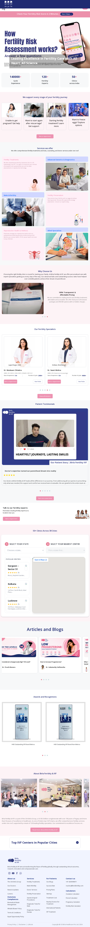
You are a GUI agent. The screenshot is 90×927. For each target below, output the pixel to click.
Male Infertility (31, 886)
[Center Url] (26, 566)
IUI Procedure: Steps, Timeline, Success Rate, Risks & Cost (69, 662)
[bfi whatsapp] (20, 873)
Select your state (19, 544)
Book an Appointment (45, 136)
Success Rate (50, 886)
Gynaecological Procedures (32, 899)
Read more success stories (45, 498)
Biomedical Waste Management (13, 903)
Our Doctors (12, 886)
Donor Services (32, 890)
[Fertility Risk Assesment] (45, 42)
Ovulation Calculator (72, 894)
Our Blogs (49, 882)
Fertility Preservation (34, 894)
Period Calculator (71, 898)
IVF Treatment (51, 912)
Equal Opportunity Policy (16, 917)
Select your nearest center (65, 544)
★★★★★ (9, 475)
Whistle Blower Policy (15, 909)
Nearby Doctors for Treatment (52, 903)
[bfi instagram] (6, 4)
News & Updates (13, 890)
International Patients (53, 908)
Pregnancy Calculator (73, 902)
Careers (10, 894)
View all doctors (45, 396)
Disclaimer (22, 924)
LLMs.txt (30, 924)
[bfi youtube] (8, 4)
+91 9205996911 (71, 882)
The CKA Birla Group (14, 882)
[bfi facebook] (11, 4)
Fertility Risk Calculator (73, 906)
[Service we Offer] (67, 177)
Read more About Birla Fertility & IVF (45, 830)
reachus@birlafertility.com (74, 886)
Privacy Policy (12, 924)
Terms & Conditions (14, 913)
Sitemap (49, 894)
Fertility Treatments (33, 882)
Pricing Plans (50, 890)
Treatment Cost (51, 898)
